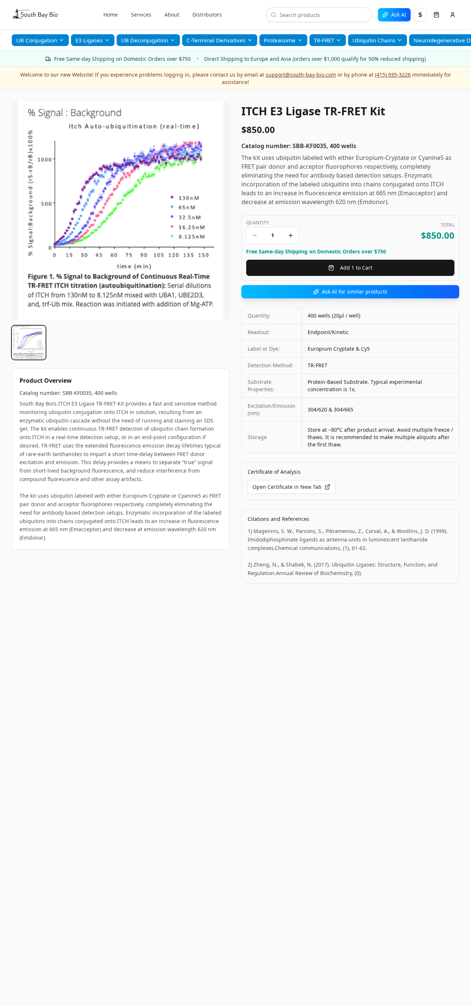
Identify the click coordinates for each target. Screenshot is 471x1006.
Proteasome (279, 40)
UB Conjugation (36, 40)
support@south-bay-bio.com (301, 74)
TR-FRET (324, 40)
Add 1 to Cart (356, 267)
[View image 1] (29, 343)
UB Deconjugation (144, 40)
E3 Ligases (89, 40)
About (171, 14)
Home (110, 14)
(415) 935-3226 (393, 74)
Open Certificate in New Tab (287, 486)
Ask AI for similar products (354, 291)
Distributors (207, 14)
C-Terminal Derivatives (216, 40)
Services (141, 14)
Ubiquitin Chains (374, 40)
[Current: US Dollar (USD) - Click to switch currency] (420, 14)
